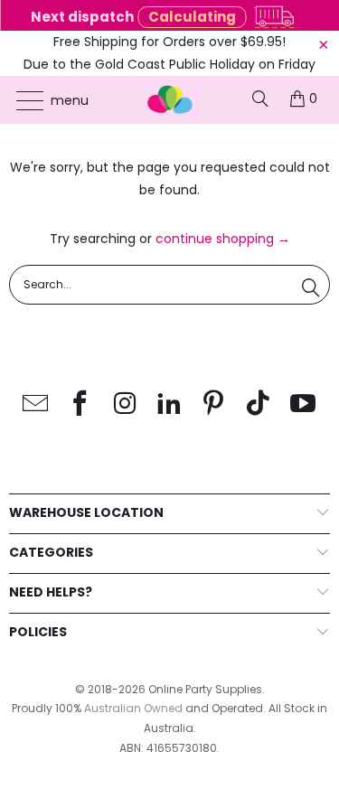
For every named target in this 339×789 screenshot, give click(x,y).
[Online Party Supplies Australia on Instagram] (125, 404)
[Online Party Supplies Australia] (170, 100)
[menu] (21, 100)
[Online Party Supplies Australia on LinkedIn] (170, 404)
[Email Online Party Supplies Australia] (36, 404)
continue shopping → (222, 239)
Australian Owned (133, 708)
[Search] (260, 98)
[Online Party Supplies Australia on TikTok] (258, 404)
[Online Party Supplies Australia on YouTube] (303, 404)
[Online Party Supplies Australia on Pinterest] (214, 404)
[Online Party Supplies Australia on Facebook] (80, 404)
